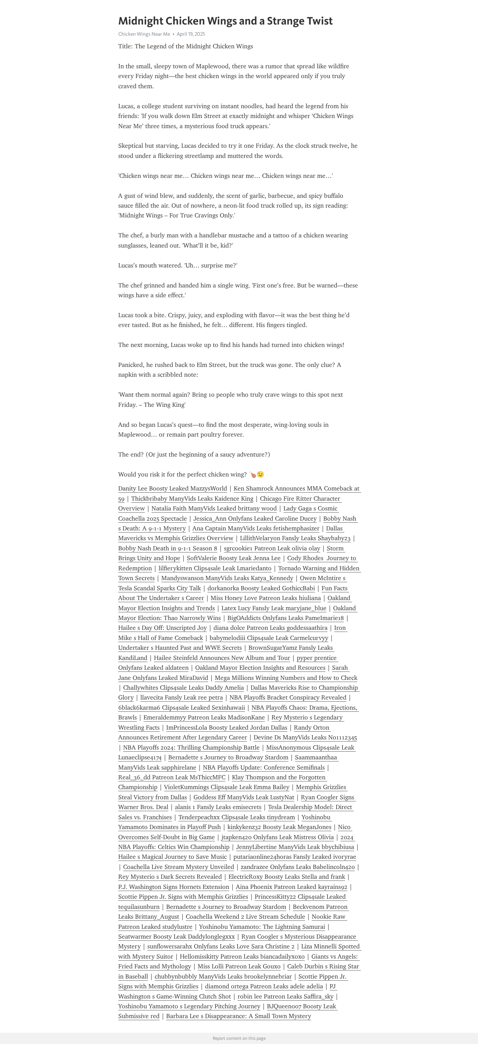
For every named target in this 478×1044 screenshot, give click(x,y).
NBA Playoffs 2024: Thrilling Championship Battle (191, 747)
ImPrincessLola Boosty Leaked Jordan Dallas (226, 727)
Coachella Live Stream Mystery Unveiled (178, 867)
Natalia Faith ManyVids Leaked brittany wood (214, 508)
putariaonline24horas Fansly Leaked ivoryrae (294, 857)
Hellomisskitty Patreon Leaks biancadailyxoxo (242, 956)
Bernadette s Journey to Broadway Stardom (228, 757)
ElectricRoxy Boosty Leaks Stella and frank (287, 877)
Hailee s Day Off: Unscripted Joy (162, 628)
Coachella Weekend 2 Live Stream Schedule (245, 916)
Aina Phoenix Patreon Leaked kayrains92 (291, 887)
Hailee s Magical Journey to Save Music (172, 857)
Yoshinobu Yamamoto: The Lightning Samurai (262, 927)
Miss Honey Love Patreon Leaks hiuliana (266, 598)
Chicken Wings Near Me (144, 34)
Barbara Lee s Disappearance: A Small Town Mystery (238, 1016)
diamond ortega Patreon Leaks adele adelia (264, 986)
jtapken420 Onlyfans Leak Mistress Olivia (278, 837)
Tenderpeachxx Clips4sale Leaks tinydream (236, 817)
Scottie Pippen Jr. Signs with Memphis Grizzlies (183, 896)
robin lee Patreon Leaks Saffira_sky (285, 996)
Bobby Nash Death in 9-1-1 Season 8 (167, 548)
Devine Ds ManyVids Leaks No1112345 (305, 737)
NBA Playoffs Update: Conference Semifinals (264, 767)
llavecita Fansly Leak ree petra (181, 697)
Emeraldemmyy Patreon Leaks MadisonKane (204, 717)
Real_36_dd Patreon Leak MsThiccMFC (171, 777)
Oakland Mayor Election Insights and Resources (260, 667)
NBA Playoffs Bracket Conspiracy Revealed (288, 697)
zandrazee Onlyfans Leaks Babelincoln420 (298, 867)
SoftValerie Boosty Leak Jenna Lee (234, 558)
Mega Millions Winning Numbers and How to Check (286, 678)
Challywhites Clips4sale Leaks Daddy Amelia (183, 687)
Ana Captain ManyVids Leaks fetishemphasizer (255, 528)
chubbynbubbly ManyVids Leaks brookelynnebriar (223, 976)
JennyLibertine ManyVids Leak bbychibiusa (295, 847)
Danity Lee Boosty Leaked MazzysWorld (172, 488)
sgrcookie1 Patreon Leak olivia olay (272, 548)
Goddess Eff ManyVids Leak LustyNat (244, 797)
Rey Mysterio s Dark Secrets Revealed (170, 877)
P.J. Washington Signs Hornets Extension (173, 887)
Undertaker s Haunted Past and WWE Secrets (180, 648)
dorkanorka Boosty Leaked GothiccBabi (261, 588)
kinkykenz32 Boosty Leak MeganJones (279, 827)
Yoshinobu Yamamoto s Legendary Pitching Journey (189, 1006)
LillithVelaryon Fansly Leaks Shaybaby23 (295, 538)
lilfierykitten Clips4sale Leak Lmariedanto (215, 568)
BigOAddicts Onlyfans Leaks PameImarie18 (285, 618)
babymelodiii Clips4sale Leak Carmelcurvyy (269, 638)
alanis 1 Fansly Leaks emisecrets (218, 807)
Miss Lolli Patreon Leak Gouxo (239, 966)
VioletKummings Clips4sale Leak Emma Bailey (226, 787)
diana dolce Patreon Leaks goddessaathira (270, 628)
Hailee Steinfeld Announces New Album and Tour (222, 658)
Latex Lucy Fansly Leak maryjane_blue (274, 608)
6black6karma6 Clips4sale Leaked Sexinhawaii (181, 707)
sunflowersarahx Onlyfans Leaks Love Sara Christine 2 (221, 946)
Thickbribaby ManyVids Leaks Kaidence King (192, 498)
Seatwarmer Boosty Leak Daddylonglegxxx (176, 936)
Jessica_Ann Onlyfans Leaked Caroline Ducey (255, 518)
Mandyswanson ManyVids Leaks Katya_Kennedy (227, 578)
